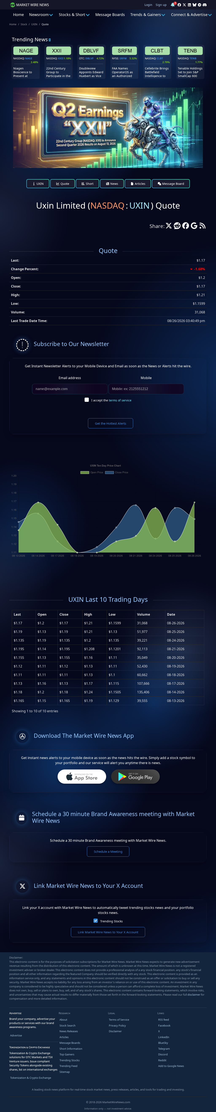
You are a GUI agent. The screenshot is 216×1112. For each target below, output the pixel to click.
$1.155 (19, 657)
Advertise (16, 1035)
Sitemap (64, 1072)
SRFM (123, 58)
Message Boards (110, 14)
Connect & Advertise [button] (189, 14)
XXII (60, 58)
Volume (143, 614)
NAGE (28, 58)
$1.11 (18, 675)
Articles (139, 184)
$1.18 (18, 692)
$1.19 (18, 631)
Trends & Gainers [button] (145, 14)
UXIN (34, 24)
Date (171, 614)
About (63, 1019)
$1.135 (19, 640)
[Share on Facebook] (185, 227)
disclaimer (194, 994)
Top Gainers (66, 1054)
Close (63, 614)
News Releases (68, 1031)
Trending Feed (68, 1066)
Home (18, 14)
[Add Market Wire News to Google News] (194, 227)
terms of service (120, 400)
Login (148, 5)
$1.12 (18, 666)
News (113, 184)
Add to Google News (171, 1066)
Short (89, 184)
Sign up (161, 5)
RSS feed (163, 1019)
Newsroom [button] (39, 14)
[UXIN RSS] (202, 227)
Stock (24, 24)
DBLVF (89, 58)
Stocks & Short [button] (72, 14)
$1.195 (19, 649)
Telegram (164, 1049)
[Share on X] (169, 227)
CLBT (160, 58)
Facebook (164, 1025)
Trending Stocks (111, 921)
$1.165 (19, 700)
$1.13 (18, 683)
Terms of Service (119, 1019)
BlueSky (163, 1043)
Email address (70, 378)
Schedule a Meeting (108, 851)
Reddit (162, 1060)
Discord (163, 1054)
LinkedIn (163, 1037)
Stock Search (67, 1025)
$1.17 (18, 623)
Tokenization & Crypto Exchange (30, 1078)
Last (17, 614)
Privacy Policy (117, 1025)
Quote (64, 184)
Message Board (172, 184)
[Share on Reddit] (177, 227)
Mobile (146, 378)
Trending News (30, 39)
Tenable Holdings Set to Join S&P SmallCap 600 (190, 72)
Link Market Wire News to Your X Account (108, 932)
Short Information (70, 1049)
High (88, 614)
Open (42, 614)
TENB (193, 58)
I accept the (111, 400)
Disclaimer (115, 1031)
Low (112, 614)
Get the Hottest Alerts (110, 423)
